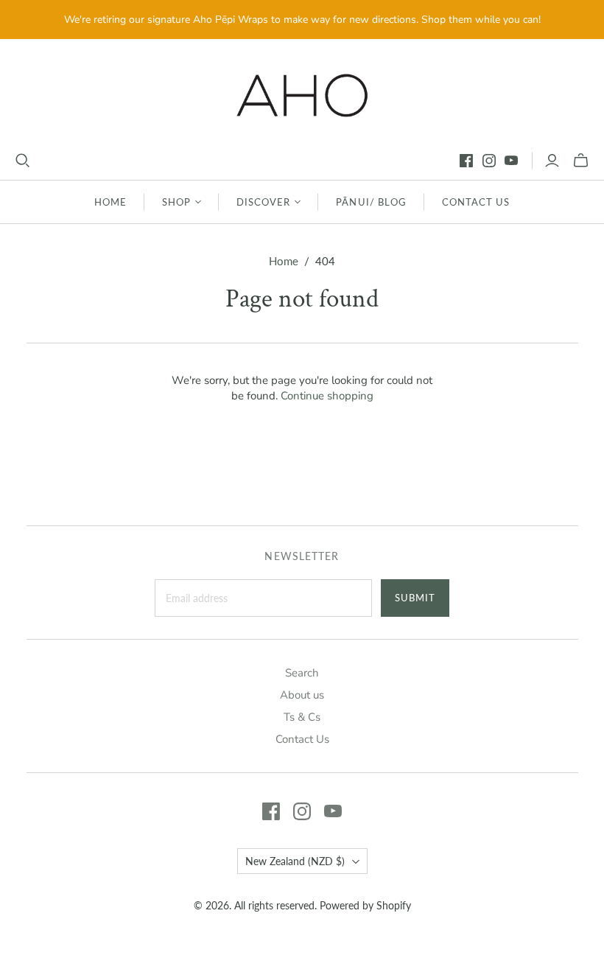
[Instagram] (489, 160)
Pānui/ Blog (371, 202)
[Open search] (22, 160)
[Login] (552, 161)
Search (302, 672)
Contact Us (476, 202)
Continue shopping (327, 395)
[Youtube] (511, 160)
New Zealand (295, 861)
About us (302, 695)
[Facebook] (466, 160)
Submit (415, 598)
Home (110, 202)
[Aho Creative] (302, 96)
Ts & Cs (302, 717)
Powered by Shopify (365, 905)
